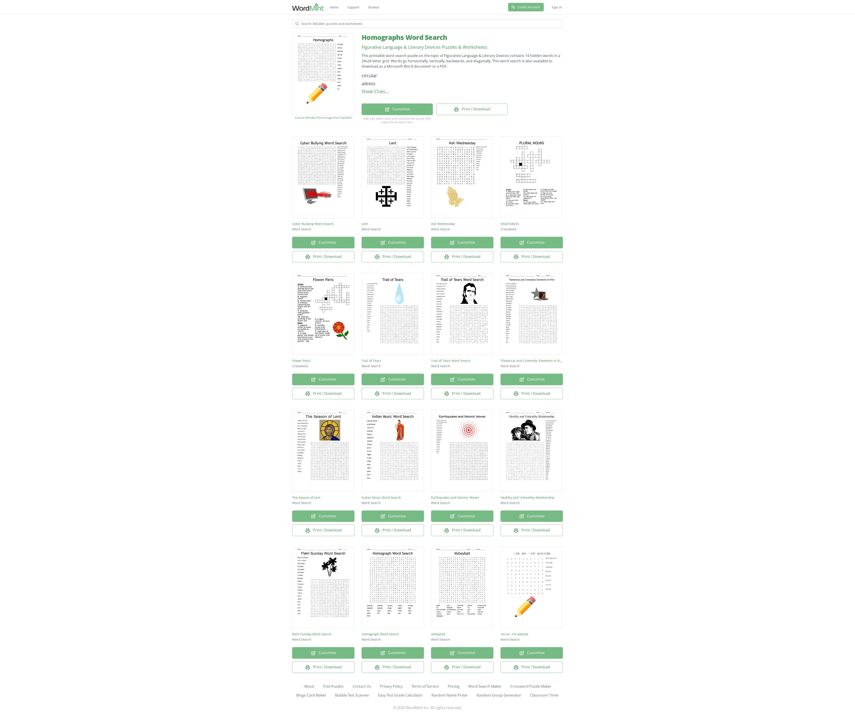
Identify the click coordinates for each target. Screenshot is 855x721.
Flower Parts (301, 360)
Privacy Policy (391, 686)
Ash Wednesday (443, 224)
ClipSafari (346, 117)
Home (334, 7)
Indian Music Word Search (381, 497)
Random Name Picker (450, 695)
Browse (373, 7)
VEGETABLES (510, 224)
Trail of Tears (371, 360)
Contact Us (361, 686)
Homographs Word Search (404, 37)
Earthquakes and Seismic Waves (455, 497)
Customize (401, 109)
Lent (365, 224)
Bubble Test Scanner (352, 695)
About (309, 686)
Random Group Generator (499, 695)
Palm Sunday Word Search (312, 634)
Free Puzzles (333, 686)
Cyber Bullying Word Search (313, 224)
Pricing (453, 686)
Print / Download (475, 109)
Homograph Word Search (380, 634)
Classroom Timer (544, 695)
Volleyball (438, 634)
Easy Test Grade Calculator (400, 695)
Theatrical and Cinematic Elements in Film (532, 360)
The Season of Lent (306, 497)
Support (353, 7)
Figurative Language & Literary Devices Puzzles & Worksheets (424, 47)
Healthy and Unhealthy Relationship (527, 497)
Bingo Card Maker (311, 695)
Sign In (557, 7)
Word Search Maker (484, 686)
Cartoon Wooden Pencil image (313, 117)
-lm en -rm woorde (514, 634)
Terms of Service (425, 686)
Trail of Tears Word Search (451, 360)
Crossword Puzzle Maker (530, 686)
